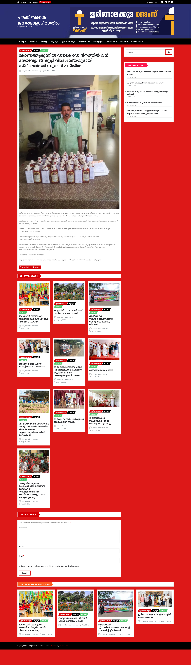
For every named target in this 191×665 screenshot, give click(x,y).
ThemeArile (63, 646)
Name (21, 546)
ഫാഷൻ (124, 41)
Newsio (54, 646)
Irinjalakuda (25, 267)
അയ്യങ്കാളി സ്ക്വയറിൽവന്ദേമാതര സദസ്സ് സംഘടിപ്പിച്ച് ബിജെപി (101, 320)
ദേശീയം (33, 41)
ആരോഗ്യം (84, 41)
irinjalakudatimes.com (30, 71)
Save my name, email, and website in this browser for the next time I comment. (50, 566)
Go (169, 52)
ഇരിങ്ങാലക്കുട (68, 41)
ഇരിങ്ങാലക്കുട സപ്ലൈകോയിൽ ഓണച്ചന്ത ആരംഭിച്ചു (100, 420)
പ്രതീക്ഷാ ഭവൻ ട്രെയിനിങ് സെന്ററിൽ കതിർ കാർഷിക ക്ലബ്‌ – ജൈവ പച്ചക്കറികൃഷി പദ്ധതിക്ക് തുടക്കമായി (34, 429)
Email (21, 556)
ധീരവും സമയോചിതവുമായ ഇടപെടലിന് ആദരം (69, 420)
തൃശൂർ (54, 41)
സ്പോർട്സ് (137, 41)
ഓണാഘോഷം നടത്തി (101, 369)
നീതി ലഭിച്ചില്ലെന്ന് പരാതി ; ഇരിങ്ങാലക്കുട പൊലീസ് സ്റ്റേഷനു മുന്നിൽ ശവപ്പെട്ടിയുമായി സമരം (68, 371)
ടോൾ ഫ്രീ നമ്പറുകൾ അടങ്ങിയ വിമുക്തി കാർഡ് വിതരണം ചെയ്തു (33, 318)
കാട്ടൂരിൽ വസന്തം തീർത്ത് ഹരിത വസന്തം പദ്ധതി (68, 312)
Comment (23, 528)
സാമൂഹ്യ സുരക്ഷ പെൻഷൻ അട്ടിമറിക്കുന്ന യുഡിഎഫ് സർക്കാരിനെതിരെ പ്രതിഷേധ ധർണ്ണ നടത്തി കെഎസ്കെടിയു (32, 490)
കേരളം (44, 41)
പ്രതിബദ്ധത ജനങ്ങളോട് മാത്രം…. (41, 20)
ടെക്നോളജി (98, 41)
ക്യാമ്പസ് (112, 41)
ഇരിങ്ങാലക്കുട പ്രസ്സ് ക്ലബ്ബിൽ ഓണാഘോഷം (32, 365)
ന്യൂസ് (22, 41)
